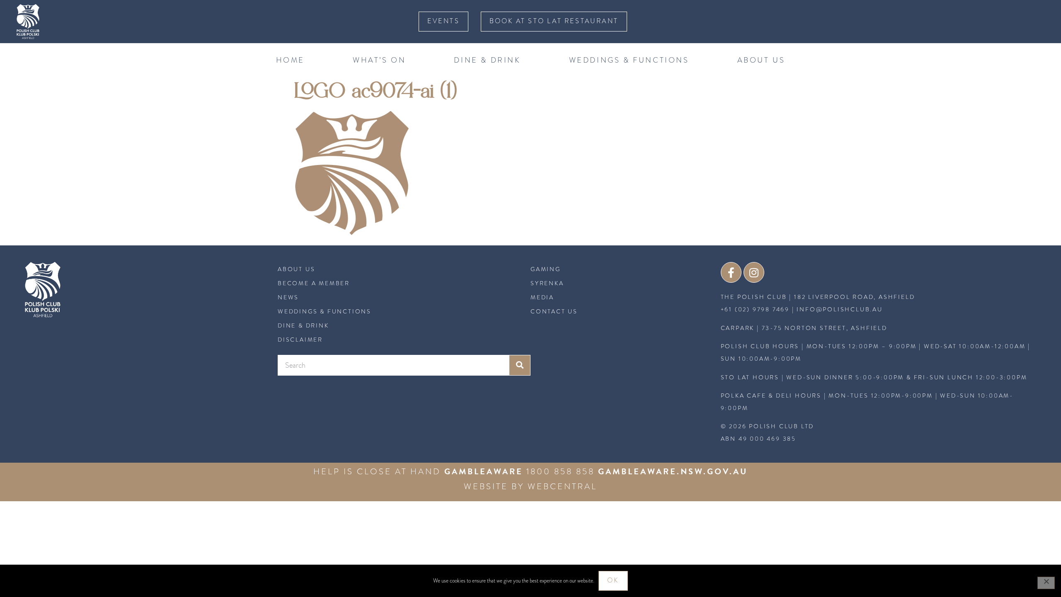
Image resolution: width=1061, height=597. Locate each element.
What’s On (379, 60)
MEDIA (542, 297)
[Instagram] (754, 272)
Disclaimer (300, 339)
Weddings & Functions (629, 60)
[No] (1046, 583)
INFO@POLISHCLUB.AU (839, 309)
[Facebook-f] (731, 272)
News (288, 297)
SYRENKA (547, 283)
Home (290, 60)
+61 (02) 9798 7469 (755, 309)
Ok (613, 580)
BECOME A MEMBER (314, 283)
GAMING (545, 269)
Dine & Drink (487, 60)
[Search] (519, 365)
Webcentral (562, 486)
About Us (761, 60)
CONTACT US (554, 311)
